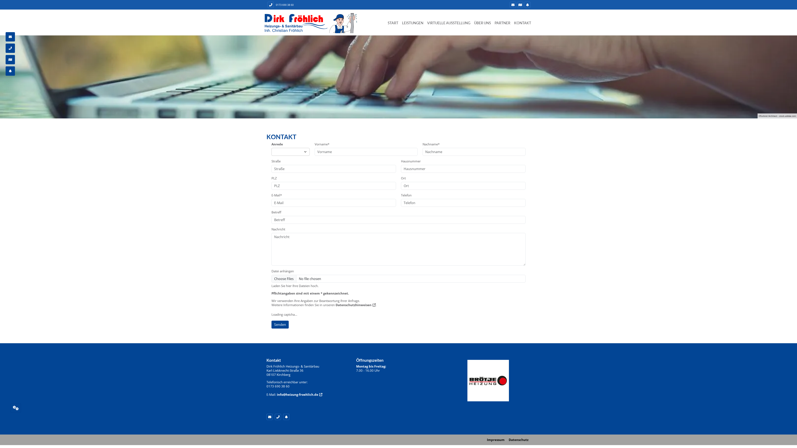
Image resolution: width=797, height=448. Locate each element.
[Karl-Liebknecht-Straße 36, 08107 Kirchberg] (519, 5)
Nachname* (431, 144)
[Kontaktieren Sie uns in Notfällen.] (527, 5)
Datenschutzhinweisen (354, 305)
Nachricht (278, 229)
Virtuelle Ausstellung (448, 23)
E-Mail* (276, 195)
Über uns (482, 23)
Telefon (406, 195)
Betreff (276, 212)
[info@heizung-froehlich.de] (512, 5)
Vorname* (322, 144)
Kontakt (522, 23)
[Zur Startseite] (310, 23)
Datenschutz (518, 440)
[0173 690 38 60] (279, 417)
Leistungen (412, 23)
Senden (280, 324)
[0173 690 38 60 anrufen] (270, 5)
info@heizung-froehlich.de (297, 394)
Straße (276, 161)
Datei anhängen (282, 271)
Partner (502, 23)
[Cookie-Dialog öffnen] (15, 408)
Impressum (496, 440)
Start (393, 23)
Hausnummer (411, 161)
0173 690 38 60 (285, 5)
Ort (403, 178)
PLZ (274, 178)
